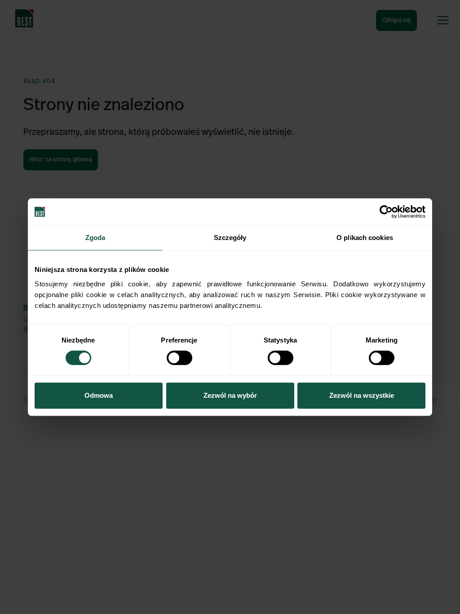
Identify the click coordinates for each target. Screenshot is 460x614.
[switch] (179, 358)
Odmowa (98, 395)
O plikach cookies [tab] (364, 237)
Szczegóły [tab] (230, 237)
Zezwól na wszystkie (361, 395)
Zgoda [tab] (95, 237)
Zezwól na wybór (230, 395)
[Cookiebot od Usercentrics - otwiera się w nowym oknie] (386, 211)
